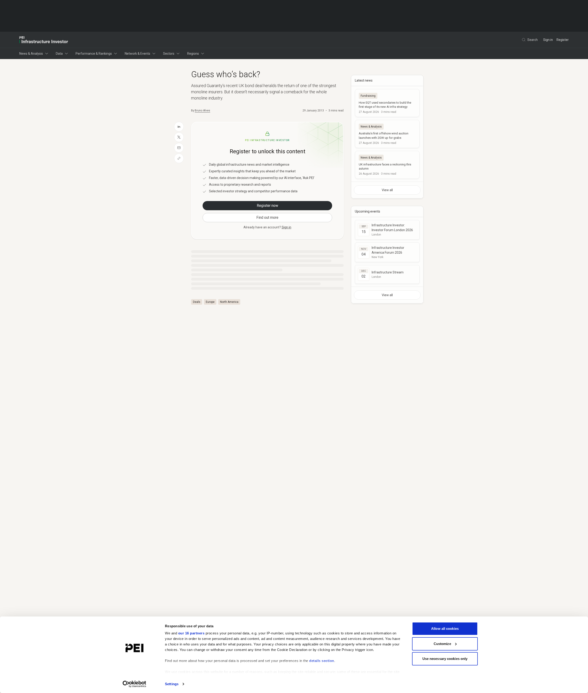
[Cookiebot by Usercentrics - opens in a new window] (134, 684)
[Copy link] (179, 158)
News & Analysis (31, 53)
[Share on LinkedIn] (179, 126)
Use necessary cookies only (445, 659)
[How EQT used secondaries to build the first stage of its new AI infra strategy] (387, 103)
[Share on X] (179, 137)
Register (563, 40)
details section (321, 661)
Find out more (267, 217)
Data (59, 53)
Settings (171, 684)
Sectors (168, 53)
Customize (442, 644)
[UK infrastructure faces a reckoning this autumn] (387, 165)
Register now (267, 205)
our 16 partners (191, 633)
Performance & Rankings (94, 53)
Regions (193, 53)
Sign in (548, 40)
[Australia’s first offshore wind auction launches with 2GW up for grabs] (387, 134)
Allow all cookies (445, 629)
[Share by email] (179, 148)
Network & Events (137, 53)
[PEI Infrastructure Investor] (43, 39)
